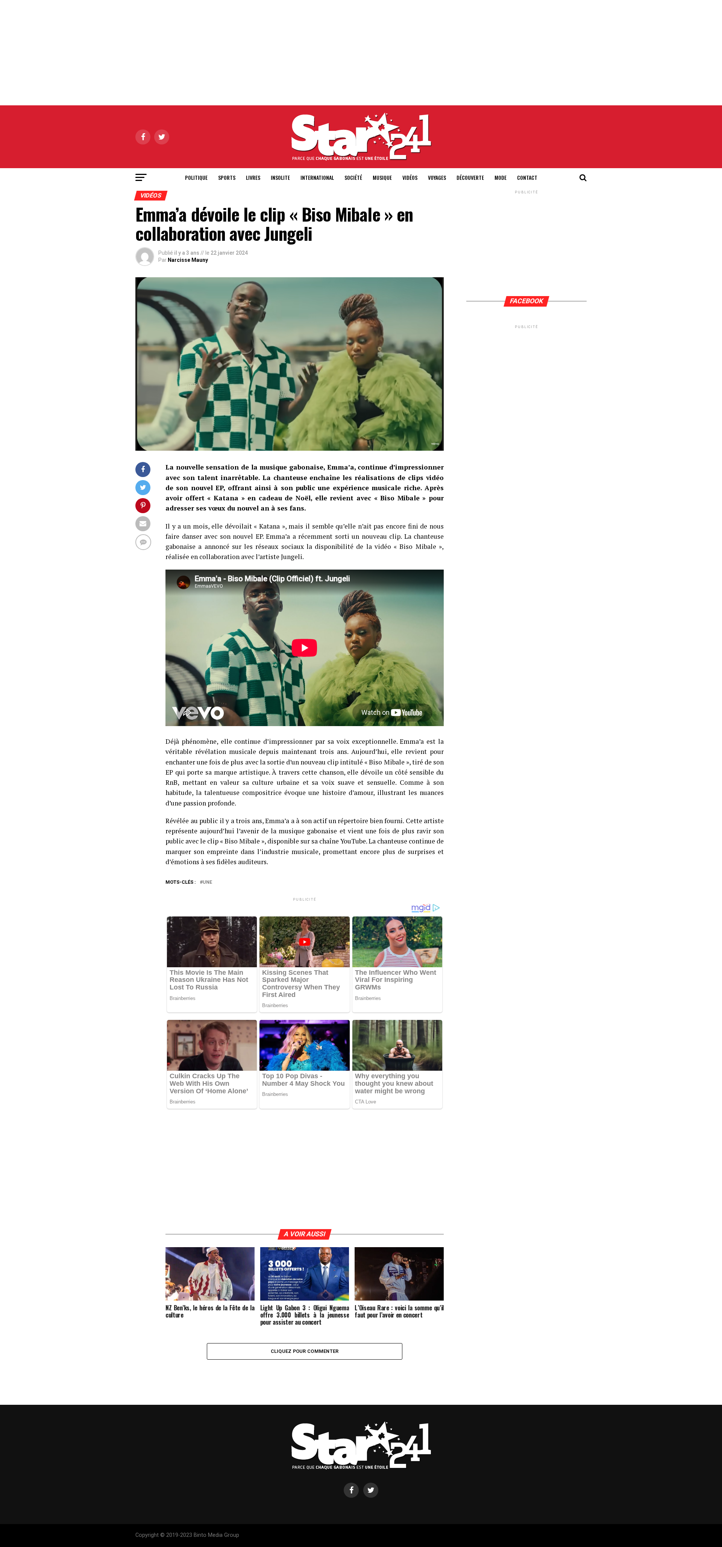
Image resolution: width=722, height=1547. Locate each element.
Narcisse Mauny (188, 260)
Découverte (470, 177)
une (207, 882)
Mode (500, 177)
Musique (382, 177)
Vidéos (409, 177)
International (317, 177)
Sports (226, 177)
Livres (253, 177)
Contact (527, 177)
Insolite (280, 177)
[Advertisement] (361, 52)
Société (353, 177)
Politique (196, 177)
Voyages (437, 177)
